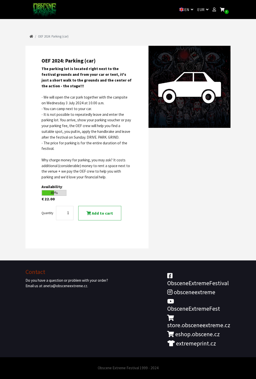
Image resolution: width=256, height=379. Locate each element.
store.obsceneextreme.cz (198, 325)
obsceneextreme (193, 292)
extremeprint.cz (195, 343)
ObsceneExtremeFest (193, 308)
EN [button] (187, 9)
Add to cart (102, 213)
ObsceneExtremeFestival (198, 283)
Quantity (47, 213)
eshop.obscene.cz (197, 334)
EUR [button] (201, 9)
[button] (214, 10)
